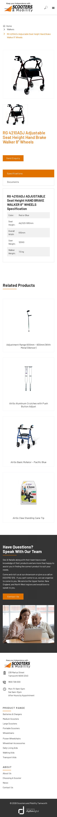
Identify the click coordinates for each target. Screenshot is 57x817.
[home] (18, 7)
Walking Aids (9, 752)
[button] (53, 6)
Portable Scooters (11, 728)
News (5, 782)
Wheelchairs (8, 733)
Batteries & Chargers (12, 714)
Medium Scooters (11, 718)
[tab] (28, 173)
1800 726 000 (14, 681)
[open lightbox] (15, 114)
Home (9, 26)
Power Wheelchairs (12, 738)
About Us (7, 773)
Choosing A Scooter (12, 778)
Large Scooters (10, 723)
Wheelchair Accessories (14, 743)
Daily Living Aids (10, 748)
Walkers (10, 29)
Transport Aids (9, 757)
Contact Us (13, 596)
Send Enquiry (13, 158)
